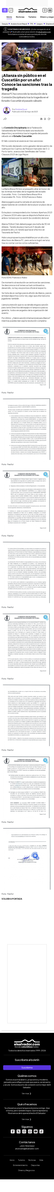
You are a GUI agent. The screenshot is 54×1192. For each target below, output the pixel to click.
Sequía (5, 24)
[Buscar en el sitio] (11, 10)
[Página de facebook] (12, 1132)
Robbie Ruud (21, 109)
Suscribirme (27, 1067)
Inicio (9, 17)
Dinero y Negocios (26, 1170)
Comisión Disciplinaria (15, 127)
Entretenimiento (20, 1165)
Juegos (40, 24)
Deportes (35, 1165)
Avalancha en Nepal (19, 24)
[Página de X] (18, 1132)
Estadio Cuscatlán (23, 136)
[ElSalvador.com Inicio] (27, 10)
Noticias (20, 17)
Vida (41, 1160)
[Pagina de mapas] (45, 10)
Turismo (32, 17)
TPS (31, 24)
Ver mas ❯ (26, 1093)
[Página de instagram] (24, 1132)
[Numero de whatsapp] (30, 1132)
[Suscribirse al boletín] (5, 10)
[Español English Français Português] (50, 10)
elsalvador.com (44, 32)
